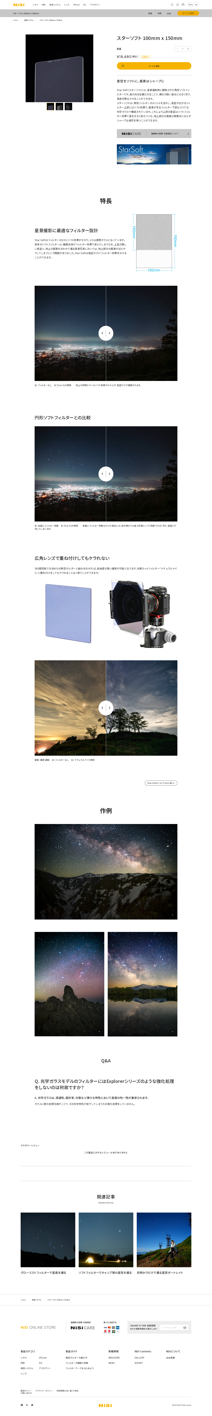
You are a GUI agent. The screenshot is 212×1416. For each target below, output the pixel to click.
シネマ (35, 4)
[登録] (185, 1328)
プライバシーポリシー (44, 1390)
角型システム (55, 4)
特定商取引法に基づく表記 (67, 1390)
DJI (84, 4)
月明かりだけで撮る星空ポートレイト (160, 1272)
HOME (15, 20)
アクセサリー (95, 4)
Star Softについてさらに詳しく (161, 783)
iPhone (76, 4)
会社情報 (170, 1357)
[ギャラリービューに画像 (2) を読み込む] (59, 106)
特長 (150, 13)
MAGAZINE (114, 1357)
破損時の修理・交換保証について (164, 133)
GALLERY (139, 1357)
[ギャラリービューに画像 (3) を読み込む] (68, 106)
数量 (119, 48)
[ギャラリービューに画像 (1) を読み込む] (50, 106)
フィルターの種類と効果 (77, 1362)
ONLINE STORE (38, 1327)
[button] (172, 4)
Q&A (169, 13)
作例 (159, 13)
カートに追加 (188, 13)
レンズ (66, 4)
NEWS (111, 1362)
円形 (44, 4)
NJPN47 (139, 1362)
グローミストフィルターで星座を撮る (43, 1272)
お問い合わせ (26, 1393)
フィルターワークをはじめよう (80, 1368)
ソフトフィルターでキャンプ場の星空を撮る (105, 1272)
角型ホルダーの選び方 (76, 1357)
